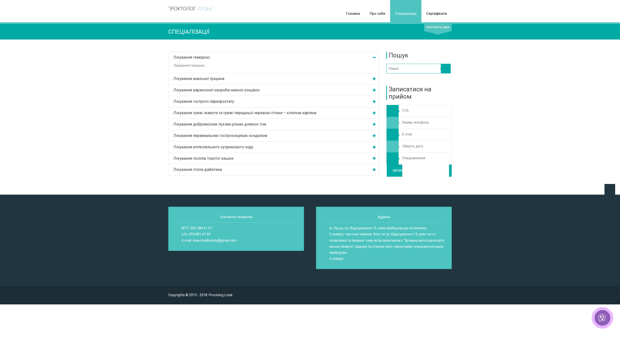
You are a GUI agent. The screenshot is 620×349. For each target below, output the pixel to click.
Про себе (377, 13)
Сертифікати (436, 13)
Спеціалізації (406, 13)
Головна (353, 13)
